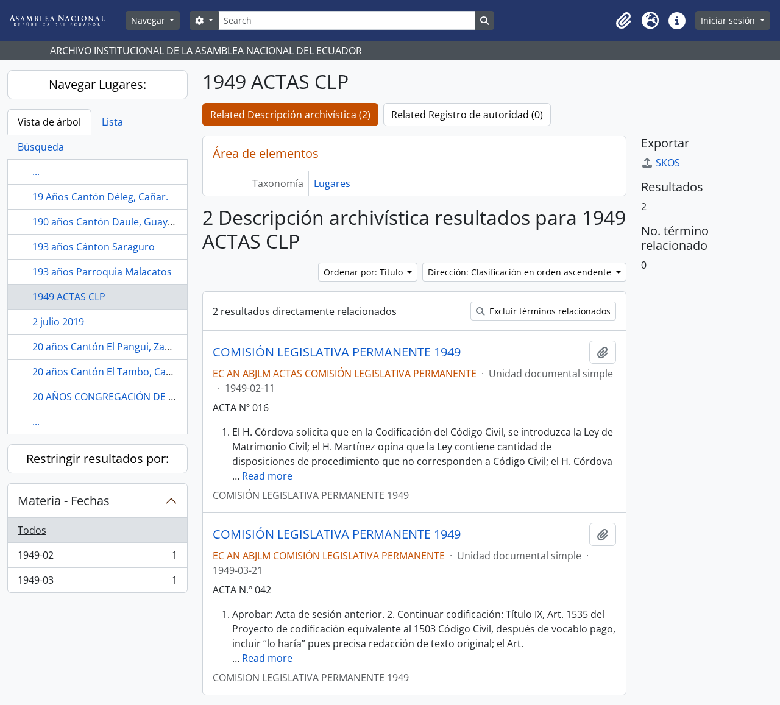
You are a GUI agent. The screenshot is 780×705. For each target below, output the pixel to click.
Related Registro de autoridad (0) (467, 114)
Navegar (149, 20)
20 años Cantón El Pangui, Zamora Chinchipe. (136, 346)
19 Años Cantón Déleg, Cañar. (100, 197)
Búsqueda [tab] (41, 147)
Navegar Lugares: (97, 84)
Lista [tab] (112, 122)
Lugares (332, 183)
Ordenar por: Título (364, 272)
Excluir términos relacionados (549, 311)
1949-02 (97, 558)
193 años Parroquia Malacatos (102, 271)
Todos (32, 530)
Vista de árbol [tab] (49, 122)
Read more (267, 476)
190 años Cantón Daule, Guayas (105, 222)
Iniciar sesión (729, 20)
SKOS (668, 162)
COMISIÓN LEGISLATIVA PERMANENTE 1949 (337, 352)
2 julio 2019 (58, 321)
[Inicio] (66, 20)
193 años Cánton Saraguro (93, 246)
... (36, 172)
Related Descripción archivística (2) (290, 114)
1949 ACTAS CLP (68, 296)
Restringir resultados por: (97, 458)
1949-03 (97, 582)
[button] (623, 20)
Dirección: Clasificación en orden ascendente (521, 272)
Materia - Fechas (64, 500)
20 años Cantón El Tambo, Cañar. (108, 371)
